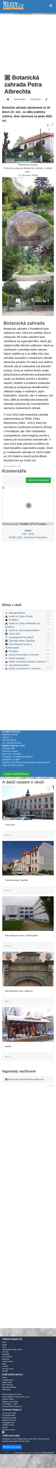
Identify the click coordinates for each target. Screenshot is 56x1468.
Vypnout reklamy (8, 1399)
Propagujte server (8, 1422)
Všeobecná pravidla (9, 1418)
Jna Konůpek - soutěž (10, 1404)
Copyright (10, 1453)
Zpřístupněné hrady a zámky (12, 1349)
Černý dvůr (14, 634)
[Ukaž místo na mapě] (28, 504)
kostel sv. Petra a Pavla (20, 616)
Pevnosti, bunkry (8, 1368)
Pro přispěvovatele (8, 1415)
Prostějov (13, 620)
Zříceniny (5, 1352)
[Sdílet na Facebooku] (47, 125)
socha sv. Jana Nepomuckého (24, 630)
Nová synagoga (17, 658)
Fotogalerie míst (7, 1380)
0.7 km (8, 1001)
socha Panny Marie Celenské (24, 654)
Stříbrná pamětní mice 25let (11, 1394)
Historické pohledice (9, 1387)
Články (4, 1377)
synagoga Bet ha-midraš (21, 637)
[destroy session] (12, 1451)
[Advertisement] (28, 43)
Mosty (4, 1364)
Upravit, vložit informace (16, 774)
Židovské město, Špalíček (22, 641)
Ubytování (35, 99)
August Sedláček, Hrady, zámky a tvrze (16, 1397)
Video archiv (6, 1389)
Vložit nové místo (13, 1447)
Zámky (4, 1345)
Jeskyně (5, 1366)
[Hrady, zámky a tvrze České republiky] (13, 5)
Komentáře (19, 99)
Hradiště (5, 1371)
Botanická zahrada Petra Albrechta (23, 84)
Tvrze (4, 1347)
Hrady (4, 1342)
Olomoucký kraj (10, 524)
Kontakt (4, 1427)
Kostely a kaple (7, 1361)
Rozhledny (6, 1354)
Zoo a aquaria (7, 1356)
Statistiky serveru (8, 1425)
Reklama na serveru (9, 1420)
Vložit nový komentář (38, 480)
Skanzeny (5, 1359)
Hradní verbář (7, 1382)
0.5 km (8, 835)
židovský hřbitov (17, 613)
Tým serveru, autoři (9, 1413)
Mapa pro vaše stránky (10, 1401)
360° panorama (7, 1385)
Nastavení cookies (8, 1430)
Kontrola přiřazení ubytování (12, 1406)
